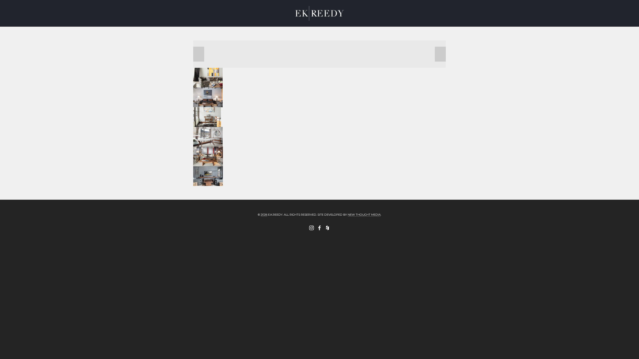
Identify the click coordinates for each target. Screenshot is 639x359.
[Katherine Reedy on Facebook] (319, 227)
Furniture (60, 25)
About (130, 25)
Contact (159, 25)
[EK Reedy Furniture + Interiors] (311, 227)
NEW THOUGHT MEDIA (364, 214)
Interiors (23, 25)
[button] (198, 54)
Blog (187, 25)
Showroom (98, 25)
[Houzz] (327, 227)
